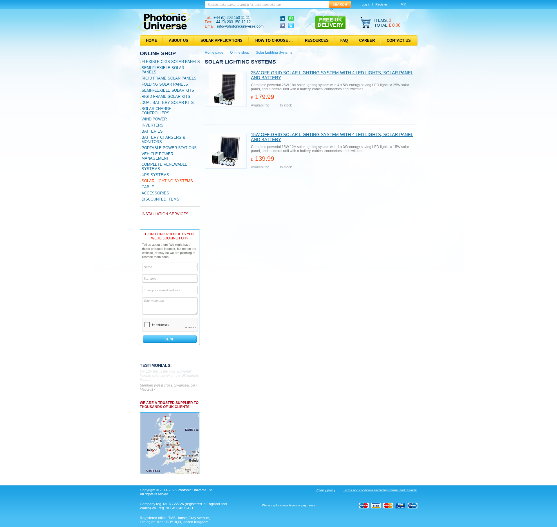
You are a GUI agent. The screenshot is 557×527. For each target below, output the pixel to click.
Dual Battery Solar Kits (168, 102)
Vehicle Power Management (157, 156)
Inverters (152, 125)
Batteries (152, 131)
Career (367, 40)
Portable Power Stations (169, 148)
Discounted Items (160, 199)
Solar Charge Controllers (156, 111)
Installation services (165, 214)
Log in (366, 4)
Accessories (155, 193)
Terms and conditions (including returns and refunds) (380, 490)
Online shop (158, 53)
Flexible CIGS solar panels (171, 61)
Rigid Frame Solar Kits (166, 96)
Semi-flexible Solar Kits (168, 90)
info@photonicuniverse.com (240, 26)
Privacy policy (325, 490)
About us (178, 40)
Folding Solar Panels (165, 84)
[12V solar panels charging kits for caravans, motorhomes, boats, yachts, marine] (164, 30)
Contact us (399, 40)
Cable (148, 187)
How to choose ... (274, 40)
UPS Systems (155, 175)
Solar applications (221, 40)
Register (381, 4)
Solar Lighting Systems (167, 181)
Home (151, 40)
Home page (214, 52)
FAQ (344, 40)
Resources (317, 40)
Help (403, 4)
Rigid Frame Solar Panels (169, 78)
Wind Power (154, 119)
